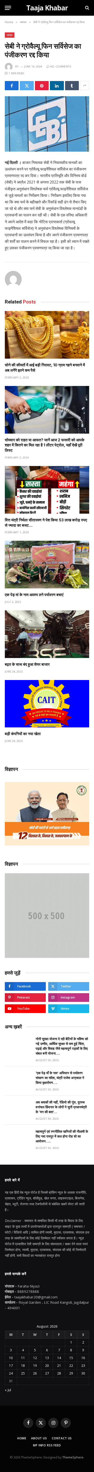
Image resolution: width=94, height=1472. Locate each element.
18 (23, 1365)
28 (59, 1373)
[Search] (86, 7)
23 (83, 1365)
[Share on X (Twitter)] (27, 85)
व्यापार (10, 35)
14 (59, 1357)
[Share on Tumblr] (72, 85)
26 (35, 1373)
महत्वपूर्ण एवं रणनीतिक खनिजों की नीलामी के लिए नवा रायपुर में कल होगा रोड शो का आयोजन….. (62, 1136)
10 (11, 1357)
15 (71, 1357)
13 (47, 1357)
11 (23, 1357)
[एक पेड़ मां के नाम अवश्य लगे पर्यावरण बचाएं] (47, 564)
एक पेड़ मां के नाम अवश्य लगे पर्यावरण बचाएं (34, 594)
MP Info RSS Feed (47, 1445)
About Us (39, 1438)
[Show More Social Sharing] (84, 85)
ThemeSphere (72, 1457)
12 (35, 1357)
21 (59, 1365)
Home (21, 1438)
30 (83, 1373)
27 (47, 1373)
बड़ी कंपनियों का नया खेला (23, 733)
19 (35, 1365)
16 (83, 1357)
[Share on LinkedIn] (57, 85)
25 (23, 1373)
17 (11, 1365)
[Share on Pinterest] (42, 85)
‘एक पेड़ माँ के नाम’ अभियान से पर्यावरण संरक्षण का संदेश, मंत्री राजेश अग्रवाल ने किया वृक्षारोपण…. (60, 1078)
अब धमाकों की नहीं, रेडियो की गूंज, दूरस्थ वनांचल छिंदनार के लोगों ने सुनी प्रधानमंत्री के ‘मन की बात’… (61, 1107)
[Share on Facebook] (12, 85)
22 (71, 1365)
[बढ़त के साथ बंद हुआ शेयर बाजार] (47, 634)
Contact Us (62, 1438)
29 (71, 1373)
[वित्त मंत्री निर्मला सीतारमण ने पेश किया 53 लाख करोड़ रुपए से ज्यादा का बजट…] (47, 490)
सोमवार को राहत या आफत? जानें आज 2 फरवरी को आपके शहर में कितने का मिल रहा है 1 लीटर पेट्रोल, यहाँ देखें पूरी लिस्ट (44, 445)
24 (11, 1373)
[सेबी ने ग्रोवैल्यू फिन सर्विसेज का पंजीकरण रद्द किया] (47, 124)
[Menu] (8, 7)
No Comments (60, 66)
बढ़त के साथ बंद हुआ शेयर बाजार (27, 664)
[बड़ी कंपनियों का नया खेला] (47, 704)
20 (47, 1365)
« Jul (8, 1390)
